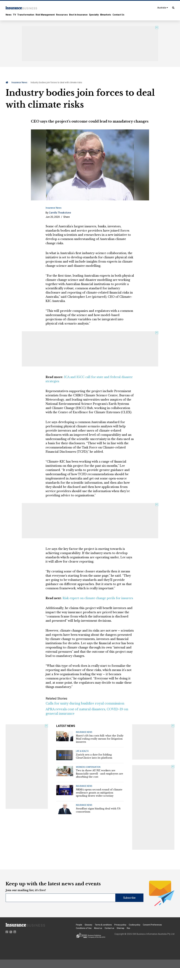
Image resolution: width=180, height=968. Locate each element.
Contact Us (118, 14)
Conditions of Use (84, 928)
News (9, 14)
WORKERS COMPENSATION (88, 767)
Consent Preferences (152, 925)
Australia (161, 7)
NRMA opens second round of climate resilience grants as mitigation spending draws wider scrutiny (99, 792)
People (79, 925)
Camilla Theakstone (60, 212)
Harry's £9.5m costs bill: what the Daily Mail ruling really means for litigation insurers (99, 738)
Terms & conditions (103, 925)
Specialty (94, 14)
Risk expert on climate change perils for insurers (98, 598)
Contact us (109, 928)
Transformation (25, 14)
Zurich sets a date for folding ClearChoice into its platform (94, 756)
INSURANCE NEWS (84, 732)
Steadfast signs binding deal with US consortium (98, 810)
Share (66, 216)
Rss (128, 928)
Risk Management (45, 14)
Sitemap (120, 928)
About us (98, 928)
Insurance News (19, 82)
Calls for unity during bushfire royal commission (85, 703)
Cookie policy (134, 925)
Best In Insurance (78, 14)
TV (14, 14)
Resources (62, 14)
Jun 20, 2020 (53, 216)
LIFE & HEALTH (82, 751)
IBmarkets (105, 14)
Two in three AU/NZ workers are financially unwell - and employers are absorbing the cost (99, 773)
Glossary (88, 925)
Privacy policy (120, 925)
